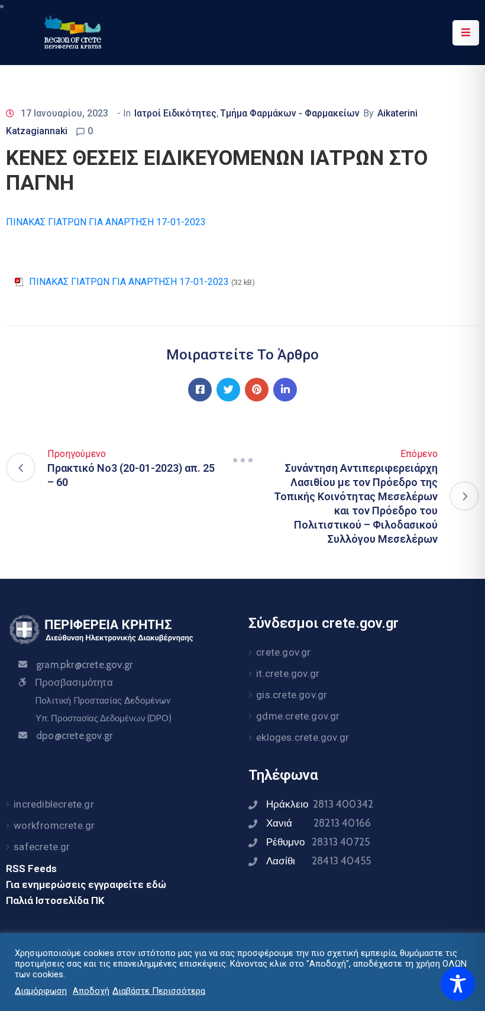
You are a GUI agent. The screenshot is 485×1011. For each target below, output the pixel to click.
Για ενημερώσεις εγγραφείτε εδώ (86, 884)
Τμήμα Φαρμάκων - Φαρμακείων (290, 113)
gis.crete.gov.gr (291, 695)
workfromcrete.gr (54, 825)
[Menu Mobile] (465, 33)
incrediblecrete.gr (54, 804)
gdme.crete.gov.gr (298, 716)
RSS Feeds (31, 868)
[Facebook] (200, 389)
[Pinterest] (257, 389)
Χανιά (318, 823)
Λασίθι (318, 861)
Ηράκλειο (319, 804)
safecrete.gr (42, 847)
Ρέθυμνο (318, 842)
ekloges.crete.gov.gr (302, 737)
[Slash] (242, 460)
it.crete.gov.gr (287, 673)
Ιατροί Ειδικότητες (175, 113)
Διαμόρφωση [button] (41, 991)
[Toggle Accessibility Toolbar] (457, 983)
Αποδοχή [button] (91, 991)
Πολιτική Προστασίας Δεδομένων (102, 700)
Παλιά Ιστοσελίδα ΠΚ (55, 900)
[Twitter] (228, 389)
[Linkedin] (285, 389)
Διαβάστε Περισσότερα (158, 991)
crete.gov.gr (283, 652)
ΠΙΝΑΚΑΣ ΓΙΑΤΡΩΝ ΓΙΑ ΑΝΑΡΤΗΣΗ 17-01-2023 (106, 222)
